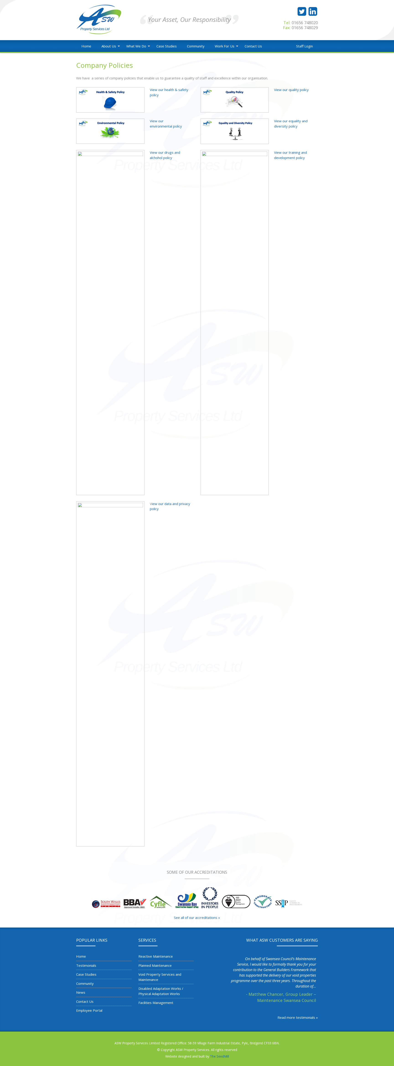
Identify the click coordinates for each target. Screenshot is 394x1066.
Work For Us (224, 46)
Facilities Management (155, 1002)
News (80, 992)
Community (196, 46)
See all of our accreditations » (197, 917)
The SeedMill (219, 1056)
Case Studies (166, 46)
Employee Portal (89, 1010)
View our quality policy (291, 89)
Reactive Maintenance (155, 956)
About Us (108, 46)
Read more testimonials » (297, 1017)
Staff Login (304, 46)
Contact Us (253, 46)
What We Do (136, 46)
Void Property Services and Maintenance (159, 977)
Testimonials (86, 965)
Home (86, 46)
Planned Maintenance (155, 965)
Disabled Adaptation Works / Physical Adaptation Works (160, 991)
